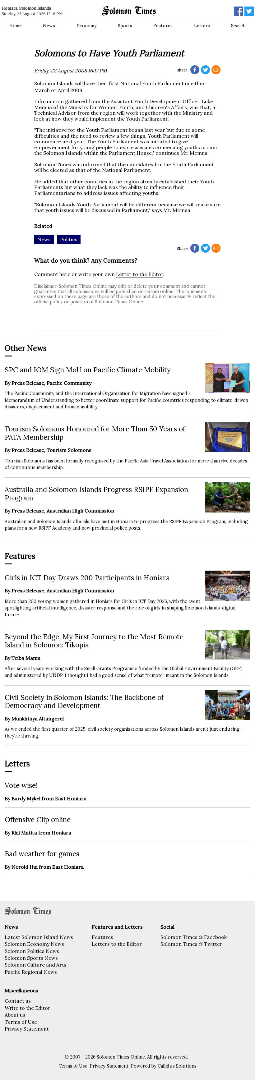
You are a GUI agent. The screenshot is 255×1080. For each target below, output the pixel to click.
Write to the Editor (27, 1008)
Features (163, 26)
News (49, 26)
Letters (202, 26)
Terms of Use (21, 1022)
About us (15, 1015)
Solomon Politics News (32, 951)
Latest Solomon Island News (39, 937)
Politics (68, 239)
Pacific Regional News (31, 972)
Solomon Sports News (31, 958)
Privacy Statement (27, 1029)
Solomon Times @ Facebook (193, 937)
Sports (125, 26)
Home (15, 26)
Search (238, 26)
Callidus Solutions (177, 1066)
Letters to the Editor (117, 944)
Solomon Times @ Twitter (191, 944)
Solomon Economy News (34, 944)
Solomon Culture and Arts (36, 965)
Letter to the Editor (139, 274)
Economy (86, 26)
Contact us (18, 1001)
